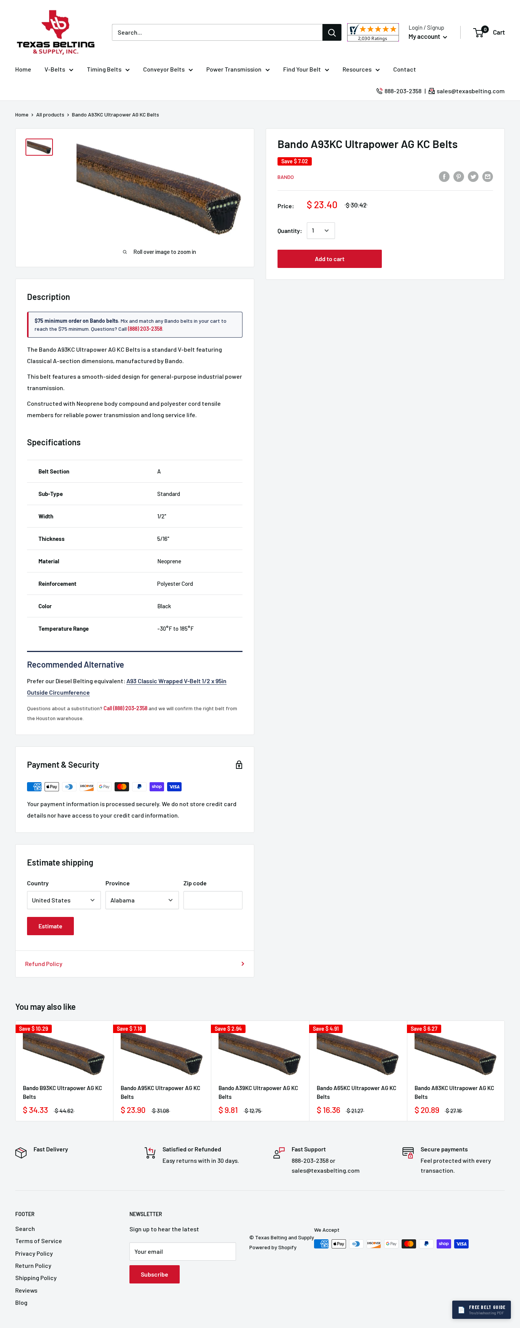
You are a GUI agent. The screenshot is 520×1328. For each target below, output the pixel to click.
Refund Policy (43, 963)
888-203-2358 (402, 90)
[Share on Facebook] (444, 176)
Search (25, 1228)
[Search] (331, 32)
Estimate (50, 925)
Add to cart (330, 258)
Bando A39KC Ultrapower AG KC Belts (258, 1092)
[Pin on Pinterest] (458, 176)
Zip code (195, 882)
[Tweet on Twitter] (473, 176)
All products (50, 114)
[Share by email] (487, 176)
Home (23, 69)
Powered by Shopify (273, 1247)
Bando (286, 176)
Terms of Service (38, 1240)
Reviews (26, 1290)
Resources (357, 69)
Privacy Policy (34, 1253)
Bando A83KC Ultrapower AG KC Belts (454, 1092)
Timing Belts (104, 69)
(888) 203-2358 (145, 328)
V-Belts (55, 69)
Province (117, 882)
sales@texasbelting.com (471, 90)
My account (424, 36)
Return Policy (33, 1265)
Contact (404, 69)
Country (38, 882)
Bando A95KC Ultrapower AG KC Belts (160, 1092)
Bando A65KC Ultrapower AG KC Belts (356, 1092)
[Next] (505, 1071)
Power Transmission (234, 69)
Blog (21, 1302)
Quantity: (290, 230)
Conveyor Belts (164, 69)
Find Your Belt (302, 69)
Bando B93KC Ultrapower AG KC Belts (62, 1092)
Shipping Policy (36, 1277)
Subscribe (154, 1274)
